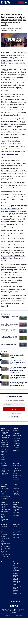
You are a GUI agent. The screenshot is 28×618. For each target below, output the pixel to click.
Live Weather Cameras (16, 431)
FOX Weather (16, 447)
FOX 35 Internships (5, 538)
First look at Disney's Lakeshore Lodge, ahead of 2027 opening (17, 362)
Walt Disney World (5, 495)
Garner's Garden (17, 475)
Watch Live (21, 2)
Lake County (4, 441)
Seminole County (5, 448)
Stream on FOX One (16, 563)
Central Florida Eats (4, 520)
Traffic (3, 463)
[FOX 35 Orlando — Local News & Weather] (5, 2)
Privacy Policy (15, 416)
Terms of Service (15, 417)
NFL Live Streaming (15, 566)
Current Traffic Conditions (4, 467)
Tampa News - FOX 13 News (16, 510)
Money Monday (16, 481)
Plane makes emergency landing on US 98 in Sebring (9, 317)
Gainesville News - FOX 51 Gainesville (17, 507)
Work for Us (4, 536)
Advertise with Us (5, 546)
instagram (14, 601)
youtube (17, 601)
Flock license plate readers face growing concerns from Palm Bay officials (18, 377)
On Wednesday (6, 94)
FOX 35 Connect (17, 537)
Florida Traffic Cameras (4, 474)
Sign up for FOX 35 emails (5, 540)
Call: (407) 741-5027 (16, 527)
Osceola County (5, 446)
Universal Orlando (5, 498)
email (20, 601)
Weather (16, 428)
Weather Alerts (16, 433)
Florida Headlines (5, 430)
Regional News (16, 503)
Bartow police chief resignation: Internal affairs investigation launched (8, 331)
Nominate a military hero (4, 452)
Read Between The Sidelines (16, 487)
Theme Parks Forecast (16, 441)
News (20, 28)
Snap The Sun (16, 452)
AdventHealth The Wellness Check (17, 471)
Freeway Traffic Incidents (5, 470)
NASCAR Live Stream (16, 575)
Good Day (16, 463)
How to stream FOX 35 (5, 527)
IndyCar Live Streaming (16, 579)
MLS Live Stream (17, 593)
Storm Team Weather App (16, 449)
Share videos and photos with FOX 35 (17, 534)
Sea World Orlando (5, 496)
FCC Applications (5, 558)
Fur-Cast (15, 477)
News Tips (16, 524)
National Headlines (5, 435)
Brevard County (5, 437)
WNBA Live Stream (15, 591)
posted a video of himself (10, 208)
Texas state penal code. (9, 154)
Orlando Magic (16, 490)
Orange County (5, 444)
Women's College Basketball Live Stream (17, 587)
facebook (8, 601)
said (12, 171)
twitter (11, 601)
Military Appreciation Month (4, 456)
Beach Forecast (16, 443)
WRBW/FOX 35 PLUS (4, 552)
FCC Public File (4, 556)
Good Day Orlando (5, 509)
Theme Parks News (4, 492)
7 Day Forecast (16, 438)
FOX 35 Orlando (14, 28)
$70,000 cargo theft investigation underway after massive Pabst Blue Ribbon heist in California (9, 324)
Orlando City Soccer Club (16, 492)
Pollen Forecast (16, 445)
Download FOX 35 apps (5, 543)
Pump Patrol (4, 465)
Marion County (4, 442)
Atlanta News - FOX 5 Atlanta (16, 513)
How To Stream (5, 504)
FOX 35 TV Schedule (3, 507)
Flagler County (4, 439)
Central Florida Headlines (4, 433)
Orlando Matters (5, 511)
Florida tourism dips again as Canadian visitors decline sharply (18, 355)
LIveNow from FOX (4, 516)
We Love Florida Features (5, 489)
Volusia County (4, 449)
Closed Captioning (5, 554)
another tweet (21, 236)
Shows (3, 502)
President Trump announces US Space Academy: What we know (8, 343)
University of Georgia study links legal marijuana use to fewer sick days (9, 337)
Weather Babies (17, 468)
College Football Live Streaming (17, 569)
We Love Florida (17, 465)
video (6, 69)
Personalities (4, 534)
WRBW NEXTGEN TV (5, 548)
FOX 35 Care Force (17, 467)
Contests (4, 562)
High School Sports (17, 495)
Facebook (4, 306)
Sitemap (3, 459)
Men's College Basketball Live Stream (16, 583)
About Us (4, 524)
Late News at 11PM (4, 513)
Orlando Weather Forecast (17, 436)
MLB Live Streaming (15, 572)
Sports (15, 485)
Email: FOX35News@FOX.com (18, 530)
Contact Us (4, 533)
